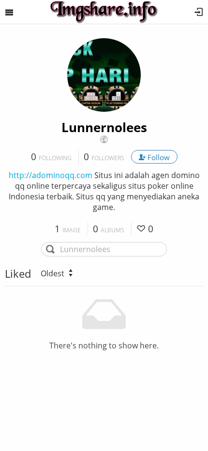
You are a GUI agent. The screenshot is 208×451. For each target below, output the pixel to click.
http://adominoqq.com (50, 175)
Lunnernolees (104, 127)
